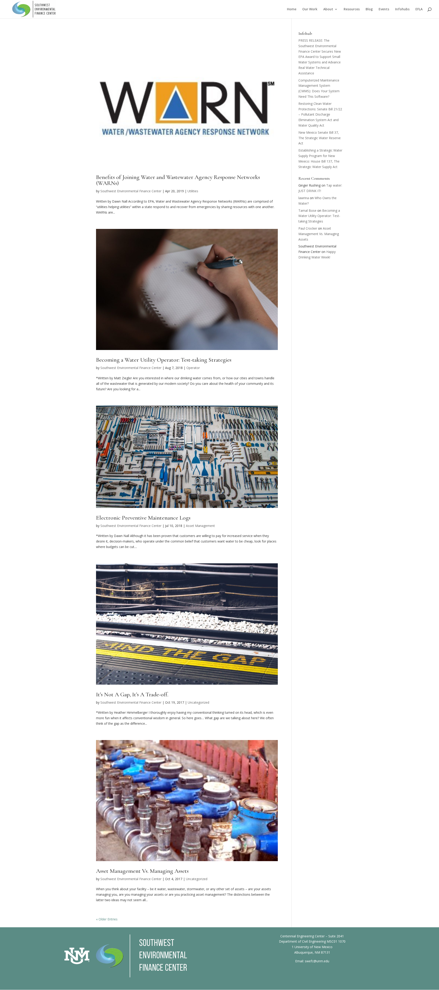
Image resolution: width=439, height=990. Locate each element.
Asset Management (200, 525)
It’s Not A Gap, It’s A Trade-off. (132, 694)
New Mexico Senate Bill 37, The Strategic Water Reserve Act (319, 138)
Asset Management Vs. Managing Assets (142, 870)
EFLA (419, 9)
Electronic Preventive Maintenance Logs (143, 517)
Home (291, 9)
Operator (193, 368)
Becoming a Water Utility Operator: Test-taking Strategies (163, 359)
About (328, 9)
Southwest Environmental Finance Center (130, 191)
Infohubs (402, 9)
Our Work (309, 9)
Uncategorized (198, 702)
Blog (369, 9)
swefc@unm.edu (317, 961)
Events (384, 9)
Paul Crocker (307, 228)
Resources (352, 9)
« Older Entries (107, 919)
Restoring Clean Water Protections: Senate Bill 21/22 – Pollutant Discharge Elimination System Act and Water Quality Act (320, 114)
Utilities (192, 191)
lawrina (303, 198)
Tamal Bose (307, 210)
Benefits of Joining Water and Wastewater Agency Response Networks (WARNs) (178, 180)
